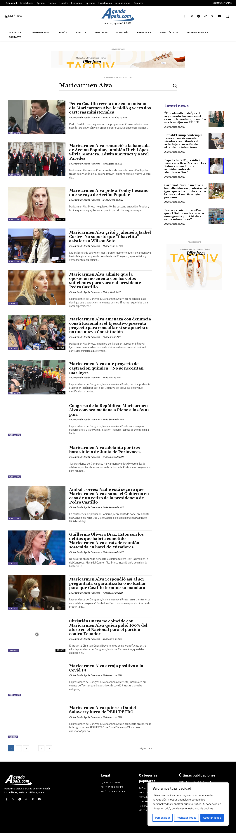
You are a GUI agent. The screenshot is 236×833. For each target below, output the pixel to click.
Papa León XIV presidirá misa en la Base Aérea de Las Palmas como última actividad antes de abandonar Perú (185, 166)
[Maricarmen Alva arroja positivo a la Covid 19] (36, 679)
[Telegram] (198, 16)
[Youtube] (219, 16)
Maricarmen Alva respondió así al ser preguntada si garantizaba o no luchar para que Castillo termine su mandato (107, 583)
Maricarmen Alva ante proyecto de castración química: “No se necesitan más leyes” (106, 368)
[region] (188, 804)
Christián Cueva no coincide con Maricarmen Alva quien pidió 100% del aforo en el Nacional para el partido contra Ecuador (108, 627)
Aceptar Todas (212, 817)
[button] (227, 16)
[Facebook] (185, 16)
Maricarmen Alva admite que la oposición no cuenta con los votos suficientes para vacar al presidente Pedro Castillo (105, 281)
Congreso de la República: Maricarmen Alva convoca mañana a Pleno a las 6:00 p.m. (109, 410)
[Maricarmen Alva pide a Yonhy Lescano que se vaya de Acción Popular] (36, 204)
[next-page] (49, 748)
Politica (13, 303)
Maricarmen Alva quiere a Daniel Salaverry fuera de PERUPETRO (102, 710)
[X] (212, 16)
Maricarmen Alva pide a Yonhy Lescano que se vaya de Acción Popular (108, 192)
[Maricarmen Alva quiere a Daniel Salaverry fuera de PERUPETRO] (36, 721)
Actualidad (14, 133)
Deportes (13, 650)
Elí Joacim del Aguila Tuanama (84, 117)
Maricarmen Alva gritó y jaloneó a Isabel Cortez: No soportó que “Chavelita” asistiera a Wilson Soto (110, 236)
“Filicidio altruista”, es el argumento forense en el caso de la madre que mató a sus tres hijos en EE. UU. (185, 117)
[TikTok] (205, 16)
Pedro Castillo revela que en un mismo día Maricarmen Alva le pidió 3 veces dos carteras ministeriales (110, 108)
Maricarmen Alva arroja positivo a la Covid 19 (106, 668)
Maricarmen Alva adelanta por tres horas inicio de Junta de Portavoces (104, 449)
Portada (13, 348)
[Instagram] (191, 16)
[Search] (175, 85)
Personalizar (162, 817)
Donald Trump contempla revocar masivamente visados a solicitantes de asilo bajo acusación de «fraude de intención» (183, 141)
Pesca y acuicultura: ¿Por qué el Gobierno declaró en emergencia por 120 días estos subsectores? (184, 215)
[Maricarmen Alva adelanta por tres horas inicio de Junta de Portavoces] (36, 461)
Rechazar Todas (186, 817)
